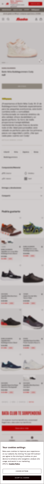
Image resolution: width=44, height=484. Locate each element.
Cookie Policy (14, 464)
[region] (22, 462)
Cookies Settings (22, 471)
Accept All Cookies (22, 478)
